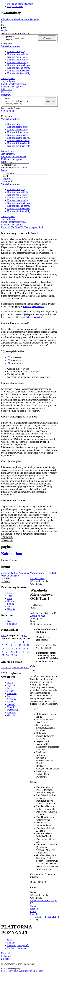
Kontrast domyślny (16, 51)
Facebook (6, 92)
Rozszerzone (17, 360)
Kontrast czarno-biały (17, 54)
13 (3, 648)
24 (20, 652)
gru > (24, 635)
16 (15, 648)
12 (28, 645)
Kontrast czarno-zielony (18, 65)
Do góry (34, 919)
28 (7, 655)
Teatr (9, 595)
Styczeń (11, 685)
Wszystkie (16, 357)
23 (15, 652)
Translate (23, 167)
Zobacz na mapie (38, 616)
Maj (9, 696)
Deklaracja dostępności (18, 945)
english (4, 30)
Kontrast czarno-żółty (17, 62)
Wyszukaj (47, 38)
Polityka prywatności (17, 948)
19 (28, 648)
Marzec (10, 690)
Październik (12, 710)
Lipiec (10, 701)
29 (12, 655)
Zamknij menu (8, 78)
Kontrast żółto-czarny (17, 59)
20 (3, 652)
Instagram (6, 95)
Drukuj (38, 917)
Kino (9, 621)
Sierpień (11, 704)
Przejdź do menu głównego (20, 3)
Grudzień (11, 715)
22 (12, 652)
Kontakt (11, 942)
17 (20, 648)
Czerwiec (11, 699)
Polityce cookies (34, 317)
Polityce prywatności (33, 306)
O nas (10, 940)
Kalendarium (11, 554)
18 (24, 648)
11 (24, 645)
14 (7, 648)
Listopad (11, 712)
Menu (4, 170)
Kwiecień (11, 693)
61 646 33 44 (7, 110)
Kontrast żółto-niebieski (18, 70)
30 (15, 655)
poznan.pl (6, 573)
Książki (11, 601)
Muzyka (11, 593)
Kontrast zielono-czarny (18, 68)
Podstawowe (17, 363)
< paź (4, 635)
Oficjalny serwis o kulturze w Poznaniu (20, 19)
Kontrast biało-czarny (17, 57)
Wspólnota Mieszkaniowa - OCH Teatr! (38, 573)
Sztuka (10, 604)
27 (3, 655)
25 (24, 652)
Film (9, 598)
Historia (11, 609)
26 (28, 652)
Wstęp (10, 682)
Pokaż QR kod (52, 917)
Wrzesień (11, 707)
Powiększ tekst (37, 578)
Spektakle (12, 623)
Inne (9, 606)
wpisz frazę (11, 37)
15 (12, 648)
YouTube (15, 227)
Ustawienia (7, 537)
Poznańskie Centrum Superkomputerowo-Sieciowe (22, 971)
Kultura (14, 573)
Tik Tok (24, 227)
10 (20, 645)
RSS (41, 227)
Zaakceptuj (7, 540)
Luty (9, 688)
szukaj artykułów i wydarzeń (15, 101)
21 (7, 652)
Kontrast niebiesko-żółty (19, 73)
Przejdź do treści (15, 6)
